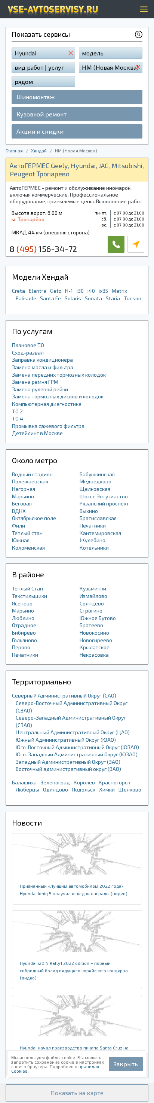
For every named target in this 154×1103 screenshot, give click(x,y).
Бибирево (24, 632)
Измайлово (93, 596)
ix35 (103, 291)
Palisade (26, 298)
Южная (21, 540)
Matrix (119, 291)
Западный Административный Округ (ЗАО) (68, 762)
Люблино (23, 618)
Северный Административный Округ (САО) (64, 695)
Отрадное (24, 625)
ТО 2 (17, 411)
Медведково (95, 481)
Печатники (93, 525)
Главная (14, 150)
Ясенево (22, 603)
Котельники (94, 547)
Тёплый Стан (27, 588)
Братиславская (98, 518)
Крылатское (95, 647)
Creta (18, 291)
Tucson (132, 298)
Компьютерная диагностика (46, 404)
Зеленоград (55, 782)
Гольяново (24, 640)
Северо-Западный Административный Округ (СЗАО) (71, 721)
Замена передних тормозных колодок (59, 374)
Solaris (73, 298)
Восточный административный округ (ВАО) (68, 769)
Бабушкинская (97, 474)
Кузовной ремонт (41, 114)
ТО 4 (17, 418)
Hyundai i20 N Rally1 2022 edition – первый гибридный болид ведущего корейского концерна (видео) (74, 970)
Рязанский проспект (104, 503)
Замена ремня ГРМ (35, 382)
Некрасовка (94, 654)
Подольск (83, 789)
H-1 (69, 291)
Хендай (39, 150)
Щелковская (95, 489)
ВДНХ (19, 511)
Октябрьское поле (34, 518)
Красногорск (114, 782)
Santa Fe (50, 298)
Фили (18, 525)
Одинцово (55, 789)
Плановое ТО (28, 345)
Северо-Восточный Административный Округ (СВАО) (71, 707)
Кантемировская (100, 533)
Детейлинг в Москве (37, 433)
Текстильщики (29, 596)
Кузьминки (93, 588)
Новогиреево (96, 640)
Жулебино (92, 540)
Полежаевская (30, 481)
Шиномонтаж (35, 96)
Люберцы (27, 789)
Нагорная (23, 489)
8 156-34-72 (43, 248)
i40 (91, 291)
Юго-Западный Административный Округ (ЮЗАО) (77, 754)
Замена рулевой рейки (40, 389)
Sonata (93, 298)
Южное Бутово (98, 618)
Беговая (22, 503)
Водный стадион (32, 474)
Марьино (23, 496)
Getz (55, 291)
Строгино (91, 610)
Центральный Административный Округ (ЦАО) (73, 732)
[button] (77, 1093)
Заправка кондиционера (42, 359)
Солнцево (92, 603)
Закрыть (126, 1063)
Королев (84, 782)
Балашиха (24, 782)
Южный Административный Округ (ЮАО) (66, 739)
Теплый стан (27, 533)
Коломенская (28, 547)
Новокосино (94, 632)
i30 (80, 291)
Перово (21, 647)
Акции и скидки (40, 131)
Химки (107, 789)
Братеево (91, 625)
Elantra (37, 291)
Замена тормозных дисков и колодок (58, 396)
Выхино (89, 511)
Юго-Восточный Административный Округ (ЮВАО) (77, 747)
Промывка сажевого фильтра (48, 426)
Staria (113, 298)
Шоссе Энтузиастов (104, 496)
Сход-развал (28, 352)
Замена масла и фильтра (42, 367)
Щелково (129, 789)
